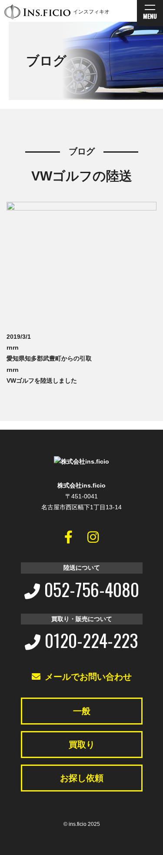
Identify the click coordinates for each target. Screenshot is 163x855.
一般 (81, 711)
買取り (82, 744)
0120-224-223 (91, 640)
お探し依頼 (81, 778)
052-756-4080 (91, 589)
